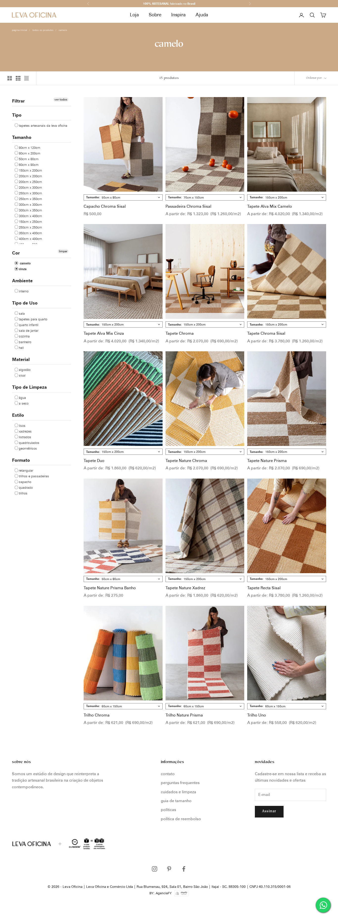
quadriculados (29, 442)
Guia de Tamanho (176, 800)
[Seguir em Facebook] (183, 869)
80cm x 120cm (29, 148)
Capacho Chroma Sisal (105, 206)
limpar (63, 251)
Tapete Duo (94, 460)
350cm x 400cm (30, 233)
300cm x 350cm (30, 210)
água (22, 397)
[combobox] (123, 197)
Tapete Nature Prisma (267, 460)
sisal (22, 375)
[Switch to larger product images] (9, 78)
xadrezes (25, 431)
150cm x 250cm (30, 222)
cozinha (24, 336)
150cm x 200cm (30, 170)
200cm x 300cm (30, 187)
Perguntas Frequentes (180, 782)
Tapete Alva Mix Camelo (269, 206)
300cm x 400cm (30, 216)
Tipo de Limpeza (29, 386)
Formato (21, 459)
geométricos (28, 448)
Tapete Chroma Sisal (266, 333)
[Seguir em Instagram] (154, 869)
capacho (25, 482)
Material (21, 359)
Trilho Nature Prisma (184, 715)
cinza (22, 269)
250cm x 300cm (30, 193)
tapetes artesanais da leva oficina (43, 125)
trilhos (23, 493)
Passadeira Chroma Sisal (188, 206)
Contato (168, 773)
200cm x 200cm (30, 176)
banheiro (25, 342)
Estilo (18, 414)
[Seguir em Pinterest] (169, 869)
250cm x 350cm (30, 199)
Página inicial (19, 29)
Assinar (269, 811)
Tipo (17, 114)
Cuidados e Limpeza (178, 792)
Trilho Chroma (97, 715)
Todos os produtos (42, 29)
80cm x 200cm (29, 153)
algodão (24, 369)
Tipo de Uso (25, 302)
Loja (134, 15)
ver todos (60, 99)
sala (22, 313)
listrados (25, 437)
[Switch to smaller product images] (18, 78)
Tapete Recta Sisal (264, 588)
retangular (26, 470)
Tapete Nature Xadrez (185, 588)
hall (21, 347)
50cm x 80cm (29, 159)
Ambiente (22, 280)
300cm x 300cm (30, 204)
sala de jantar (28, 330)
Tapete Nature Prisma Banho (110, 588)
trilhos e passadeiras (34, 476)
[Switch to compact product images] (26, 78)
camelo (63, 29)
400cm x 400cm (30, 239)
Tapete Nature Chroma (186, 460)
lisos (22, 425)
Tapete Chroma (180, 333)
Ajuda (201, 15)
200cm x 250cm (30, 182)
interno (23, 291)
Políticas (168, 809)
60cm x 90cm (29, 165)
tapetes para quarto (33, 319)
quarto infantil (28, 325)
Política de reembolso (181, 819)
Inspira (178, 15)
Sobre (155, 15)
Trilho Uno (256, 715)
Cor (16, 252)
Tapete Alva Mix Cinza (104, 333)
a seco (23, 403)
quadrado (26, 487)
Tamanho (21, 137)
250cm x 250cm (30, 227)
